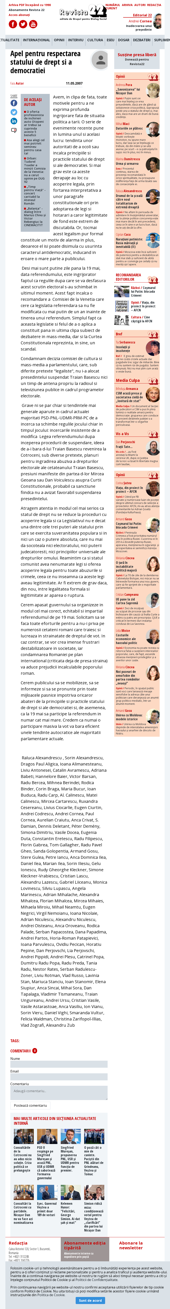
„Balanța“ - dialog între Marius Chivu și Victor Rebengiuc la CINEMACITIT (35, 216)
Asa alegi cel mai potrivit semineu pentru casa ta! (34, 146)
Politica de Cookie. (51, 1295)
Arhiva (127, 5)
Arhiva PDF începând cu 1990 (30, 5)
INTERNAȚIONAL (36, 40)
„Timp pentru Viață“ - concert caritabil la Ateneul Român (35, 195)
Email (14, 1071)
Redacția (154, 5)
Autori (140, 5)
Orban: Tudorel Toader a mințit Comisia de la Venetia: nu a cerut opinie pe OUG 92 (35, 170)
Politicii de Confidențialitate (96, 1279)
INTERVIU (76, 40)
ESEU (110, 40)
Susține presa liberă (137, 59)
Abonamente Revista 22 (26, 10)
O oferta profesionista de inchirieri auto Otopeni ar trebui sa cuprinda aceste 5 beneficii (34, 123)
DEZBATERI (142, 40)
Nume (15, 1058)
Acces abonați (19, 15)
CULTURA (95, 40)
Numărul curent (113, 6)
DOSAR (123, 40)
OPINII (59, 40)
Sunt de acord (90, 1300)
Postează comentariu (30, 1105)
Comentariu (19, 1084)
